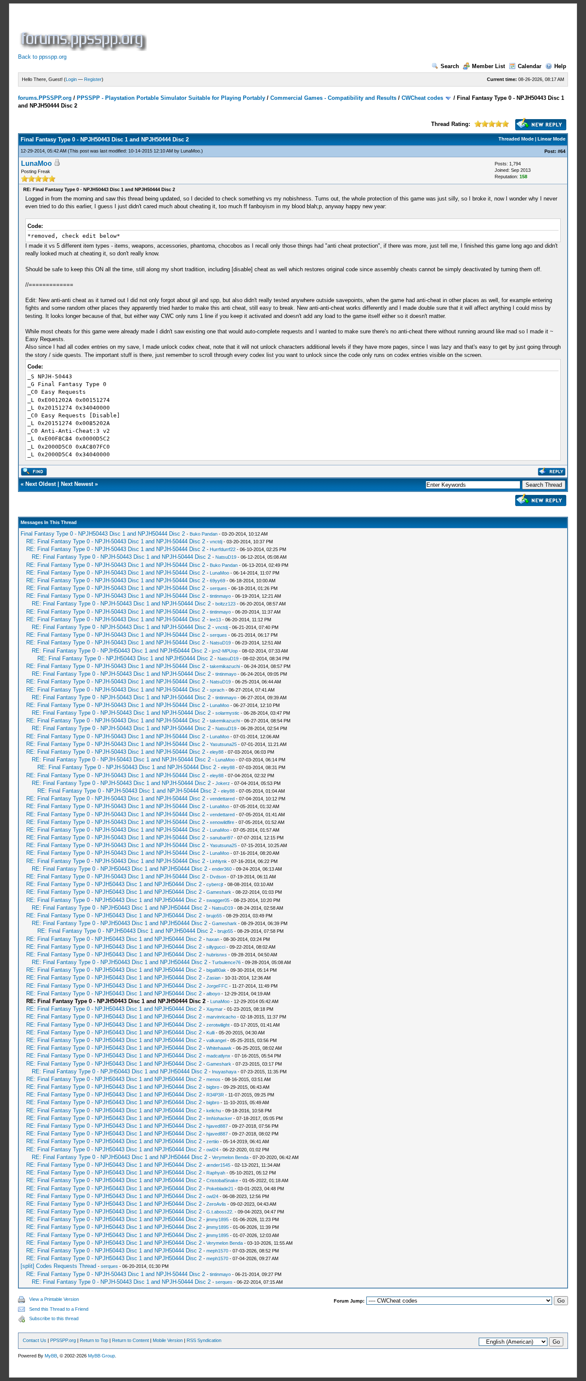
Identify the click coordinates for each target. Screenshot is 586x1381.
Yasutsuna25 (223, 744)
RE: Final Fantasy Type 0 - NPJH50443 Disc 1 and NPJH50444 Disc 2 (119, 650)
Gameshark (218, 892)
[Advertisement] (304, 31)
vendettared (222, 798)
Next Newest (77, 484)
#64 (561, 151)
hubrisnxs (216, 954)
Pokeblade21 (219, 1188)
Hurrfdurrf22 (223, 549)
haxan (212, 939)
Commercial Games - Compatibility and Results (333, 98)
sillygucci (215, 947)
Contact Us (34, 1340)
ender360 (222, 869)
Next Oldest (40, 484)
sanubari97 (221, 837)
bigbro (212, 1087)
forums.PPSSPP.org (45, 98)
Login (71, 79)
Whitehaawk (219, 1048)
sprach (217, 689)
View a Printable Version (54, 1299)
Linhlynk (218, 861)
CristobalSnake (222, 1180)
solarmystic (227, 713)
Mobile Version (168, 1340)
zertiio (212, 1141)
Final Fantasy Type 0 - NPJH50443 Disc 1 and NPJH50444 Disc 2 (103, 533)
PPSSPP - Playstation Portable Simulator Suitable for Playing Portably (171, 98)
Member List (488, 66)
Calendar (529, 66)
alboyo (213, 993)
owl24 (212, 1149)
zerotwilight (218, 1025)
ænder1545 (218, 1165)
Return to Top (94, 1340)
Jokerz (222, 783)
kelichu (213, 1110)
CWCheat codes (422, 98)
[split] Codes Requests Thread (58, 1266)
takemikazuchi (225, 666)
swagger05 (218, 900)
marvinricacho (221, 1016)
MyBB (51, 1355)
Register (93, 79)
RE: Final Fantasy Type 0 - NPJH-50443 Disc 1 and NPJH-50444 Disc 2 (115, 541)
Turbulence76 (226, 962)
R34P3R (215, 1094)
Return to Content (130, 1340)
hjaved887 (217, 1126)
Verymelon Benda (230, 1157)
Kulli (210, 1032)
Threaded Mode (516, 138)
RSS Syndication (204, 1340)
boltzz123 (225, 603)
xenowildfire (222, 822)
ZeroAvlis (216, 1204)
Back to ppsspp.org (42, 57)
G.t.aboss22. (219, 1211)
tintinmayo (220, 596)
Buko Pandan (203, 533)
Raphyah (215, 1172)
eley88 (217, 752)
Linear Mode (551, 138)
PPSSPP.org (63, 1340)
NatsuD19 (225, 557)
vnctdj (216, 541)
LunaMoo (190, 150)
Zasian (213, 977)
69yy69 (217, 580)
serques (218, 588)
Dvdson (218, 876)
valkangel (216, 1040)
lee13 (215, 619)
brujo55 (214, 915)
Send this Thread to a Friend (58, 1309)
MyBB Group (101, 1355)
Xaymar (214, 1009)
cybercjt (214, 884)
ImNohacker (219, 1118)
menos (213, 1079)
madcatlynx (218, 1055)
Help (560, 66)
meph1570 (217, 1250)
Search (450, 66)
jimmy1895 (217, 1219)
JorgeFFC (217, 986)
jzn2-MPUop (225, 650)
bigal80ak (216, 970)
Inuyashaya (224, 1071)
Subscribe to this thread (54, 1318)
